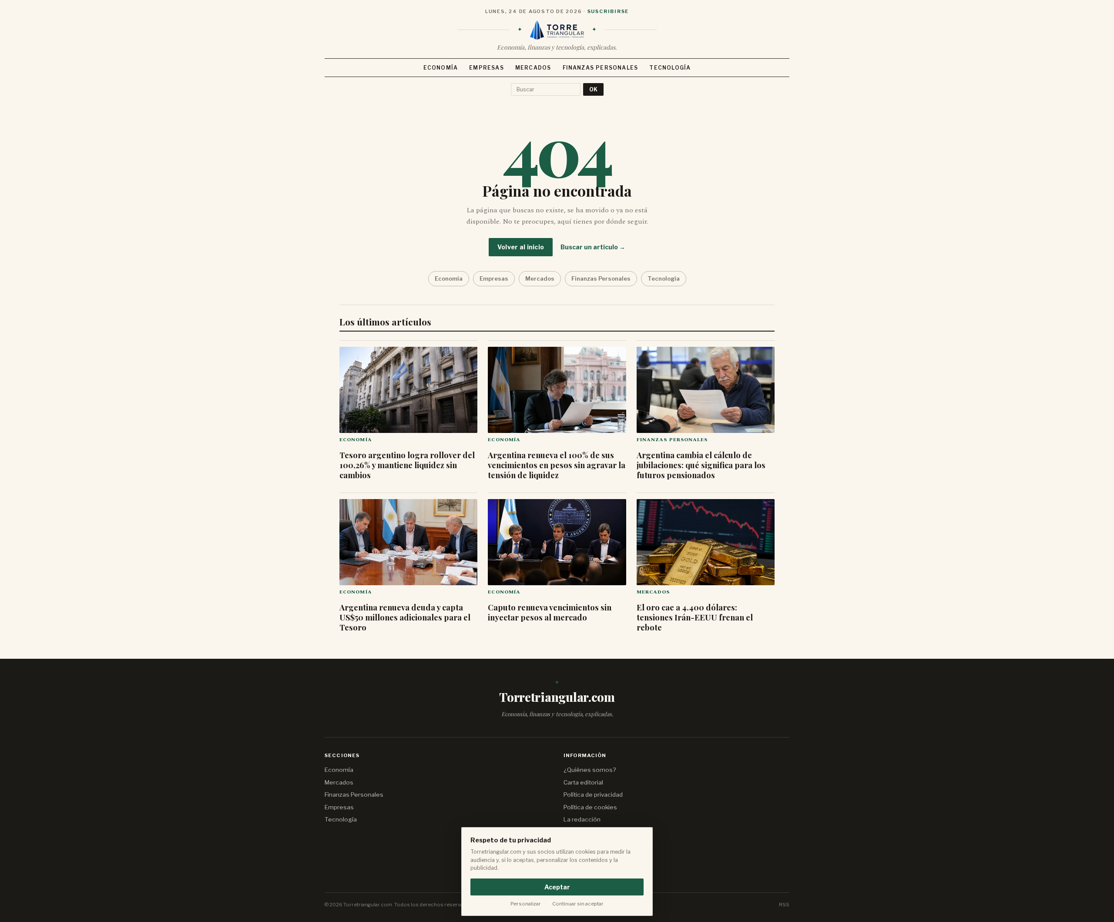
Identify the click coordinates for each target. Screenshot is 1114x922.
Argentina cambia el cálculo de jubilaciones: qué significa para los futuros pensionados (701, 464)
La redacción (582, 819)
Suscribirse (608, 11)
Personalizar (525, 904)
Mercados (533, 67)
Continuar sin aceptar (578, 904)
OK (593, 89)
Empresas (486, 67)
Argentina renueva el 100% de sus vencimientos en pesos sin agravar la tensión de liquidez (556, 464)
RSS (784, 905)
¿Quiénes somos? (590, 769)
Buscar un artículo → (592, 247)
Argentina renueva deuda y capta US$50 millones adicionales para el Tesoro (404, 617)
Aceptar (557, 887)
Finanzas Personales (600, 67)
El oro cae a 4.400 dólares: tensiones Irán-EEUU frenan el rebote (695, 617)
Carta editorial (583, 782)
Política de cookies (590, 807)
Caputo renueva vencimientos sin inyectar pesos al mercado (549, 612)
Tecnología (670, 67)
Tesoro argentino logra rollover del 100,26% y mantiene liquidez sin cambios (407, 464)
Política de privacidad (593, 794)
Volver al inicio (520, 247)
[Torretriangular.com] (557, 30)
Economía (440, 67)
